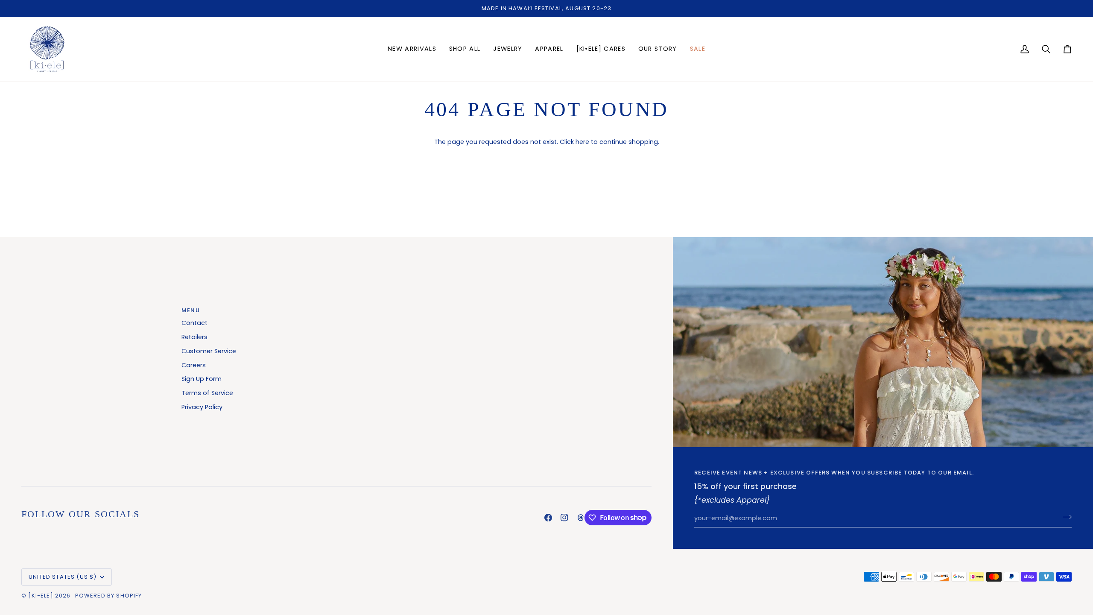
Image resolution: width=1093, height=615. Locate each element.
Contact (194, 323)
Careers (193, 365)
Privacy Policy (201, 407)
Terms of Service (207, 393)
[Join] (1065, 517)
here (582, 142)
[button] (508, 49)
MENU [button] (190, 310)
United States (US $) (62, 577)
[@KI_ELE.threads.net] (580, 517)
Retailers (194, 337)
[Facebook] (548, 517)
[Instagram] (564, 517)
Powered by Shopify (108, 596)
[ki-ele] (40, 596)
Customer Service (208, 351)
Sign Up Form (201, 379)
